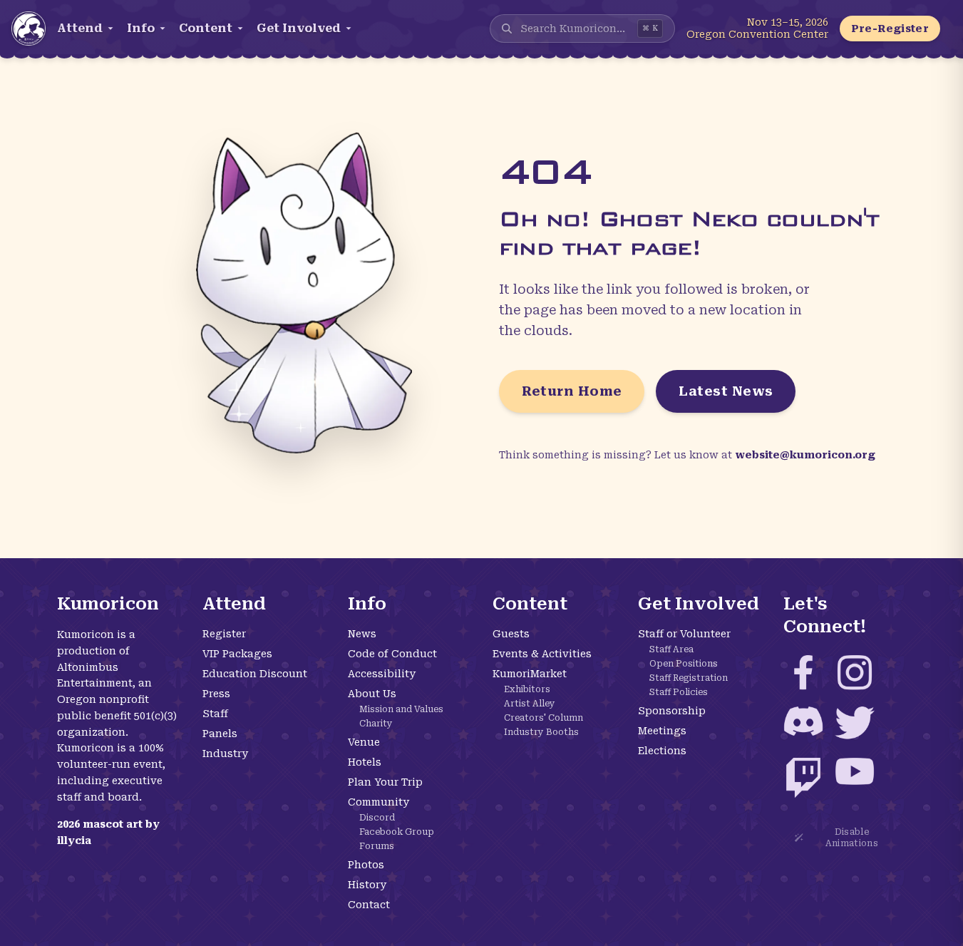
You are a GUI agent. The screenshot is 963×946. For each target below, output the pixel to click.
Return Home (572, 391)
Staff (215, 713)
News (362, 633)
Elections (662, 750)
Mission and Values (401, 709)
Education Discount (254, 673)
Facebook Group (396, 832)
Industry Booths (541, 732)
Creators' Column (543, 718)
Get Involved (299, 28)
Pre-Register (890, 28)
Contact (369, 904)
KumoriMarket (530, 673)
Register (224, 633)
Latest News (726, 391)
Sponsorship (672, 710)
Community (378, 802)
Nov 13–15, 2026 (787, 22)
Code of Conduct (392, 653)
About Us (372, 693)
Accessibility (382, 673)
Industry (225, 753)
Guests (511, 633)
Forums (376, 846)
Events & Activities (542, 653)
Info (141, 28)
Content (205, 28)
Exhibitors (527, 689)
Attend (80, 28)
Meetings (662, 730)
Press (216, 693)
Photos (366, 864)
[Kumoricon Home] (28, 28)
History (367, 884)
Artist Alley (529, 704)
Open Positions (683, 664)
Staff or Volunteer (684, 633)
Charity (376, 724)
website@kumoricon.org (805, 455)
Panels (219, 733)
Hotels (364, 762)
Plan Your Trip (385, 782)
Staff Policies (678, 692)
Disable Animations (851, 837)
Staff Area (671, 649)
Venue (364, 742)
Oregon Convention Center (757, 34)
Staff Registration (688, 678)
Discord (377, 818)
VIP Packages (237, 653)
